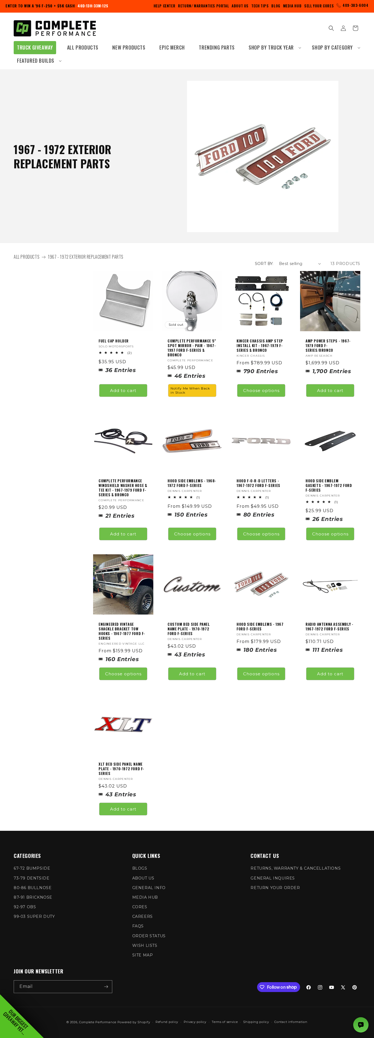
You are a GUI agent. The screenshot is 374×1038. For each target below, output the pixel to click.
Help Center (165, 5)
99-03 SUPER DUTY (34, 916)
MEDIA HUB (145, 897)
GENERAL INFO (149, 887)
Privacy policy (195, 1022)
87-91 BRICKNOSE (33, 897)
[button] (273, 47)
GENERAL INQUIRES (273, 878)
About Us (240, 5)
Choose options (261, 390)
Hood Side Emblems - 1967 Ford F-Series (260, 626)
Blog (275, 5)
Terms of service (225, 1022)
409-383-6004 (355, 5)
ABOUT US (143, 878)
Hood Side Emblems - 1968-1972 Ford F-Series (192, 483)
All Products (26, 256)
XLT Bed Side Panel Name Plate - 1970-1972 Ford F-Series (121, 769)
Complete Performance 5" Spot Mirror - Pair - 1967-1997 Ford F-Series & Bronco (192, 348)
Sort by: (264, 263)
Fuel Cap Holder (114, 341)
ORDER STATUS (149, 935)
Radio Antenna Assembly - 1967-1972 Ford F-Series (329, 626)
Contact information (290, 1022)
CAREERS (142, 916)
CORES (139, 906)
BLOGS (139, 868)
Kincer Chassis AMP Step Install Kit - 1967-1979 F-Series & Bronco (260, 346)
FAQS (138, 926)
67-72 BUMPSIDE (32, 868)
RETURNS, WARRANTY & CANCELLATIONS (296, 868)
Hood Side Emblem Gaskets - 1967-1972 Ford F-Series (329, 485)
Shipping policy (256, 1022)
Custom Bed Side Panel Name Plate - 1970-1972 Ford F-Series (189, 629)
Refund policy (167, 1022)
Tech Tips (260, 5)
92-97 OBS (25, 906)
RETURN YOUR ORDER (275, 887)
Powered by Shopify (133, 1022)
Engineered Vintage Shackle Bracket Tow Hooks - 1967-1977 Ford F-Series (122, 631)
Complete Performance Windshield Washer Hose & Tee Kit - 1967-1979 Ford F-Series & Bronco (123, 487)
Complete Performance (97, 1022)
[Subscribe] (106, 986)
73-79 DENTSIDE (31, 878)
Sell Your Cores (319, 5)
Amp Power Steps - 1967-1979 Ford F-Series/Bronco (328, 346)
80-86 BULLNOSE (32, 887)
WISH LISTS (144, 945)
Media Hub (292, 5)
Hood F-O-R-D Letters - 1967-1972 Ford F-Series (258, 483)
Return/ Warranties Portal (203, 5)
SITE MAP (142, 955)
